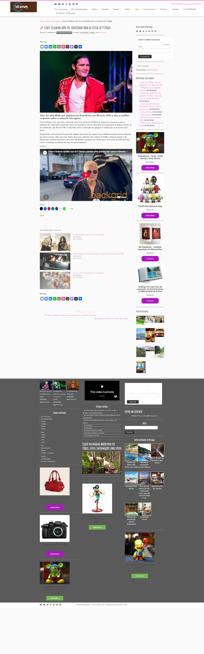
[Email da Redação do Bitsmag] (56, 4)
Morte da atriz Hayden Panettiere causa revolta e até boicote (150, 106)
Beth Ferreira (102, 32)
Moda (43, 434)
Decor (43, 442)
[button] (140, 320)
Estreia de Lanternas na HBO (93, 430)
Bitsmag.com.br (85, 604)
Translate (154, 70)
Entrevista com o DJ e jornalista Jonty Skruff (46, 394)
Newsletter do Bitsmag (65, 13)
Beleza (43, 437)
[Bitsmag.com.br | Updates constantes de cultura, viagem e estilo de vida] (23, 7)
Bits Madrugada (53, 21)
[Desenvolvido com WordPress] (104, 604)
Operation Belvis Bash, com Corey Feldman (89, 235)
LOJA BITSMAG (189, 9)
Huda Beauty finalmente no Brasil (94, 433)
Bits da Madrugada (79, 9)
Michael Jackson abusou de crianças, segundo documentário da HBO (98, 254)
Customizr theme (122, 604)
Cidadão (105, 9)
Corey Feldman (84, 32)
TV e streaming (60, 9)
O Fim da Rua (146, 112)
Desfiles (176, 9)
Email (140, 47)
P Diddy (92, 32)
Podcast (163, 9)
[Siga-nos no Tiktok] (67, 4)
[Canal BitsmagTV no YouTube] (60, 4)
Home (42, 21)
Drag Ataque (145, 115)
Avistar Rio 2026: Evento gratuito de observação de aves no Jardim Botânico (150, 95)
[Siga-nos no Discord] (77, 4)
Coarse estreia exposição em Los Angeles (88, 273)
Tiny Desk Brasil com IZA (91, 435)
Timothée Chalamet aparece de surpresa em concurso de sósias (69, 315)
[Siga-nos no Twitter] (63, 4)
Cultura (94, 9)
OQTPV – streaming (47, 453)
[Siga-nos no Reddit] (74, 4)
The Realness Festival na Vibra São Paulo (112, 319)
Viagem (116, 9)
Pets (137, 9)
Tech (43, 439)
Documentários (149, 9)
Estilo (127, 9)
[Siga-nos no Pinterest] (70, 4)
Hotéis (43, 429)
